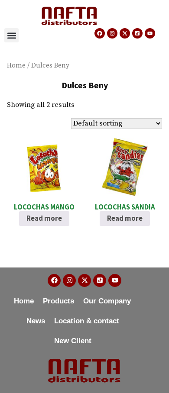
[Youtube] (150, 33)
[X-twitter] (125, 33)
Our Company (107, 301)
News (35, 321)
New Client (72, 341)
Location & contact (86, 321)
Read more (44, 218)
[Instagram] (112, 33)
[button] (11, 35)
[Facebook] (99, 33)
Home (16, 65)
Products (58, 301)
